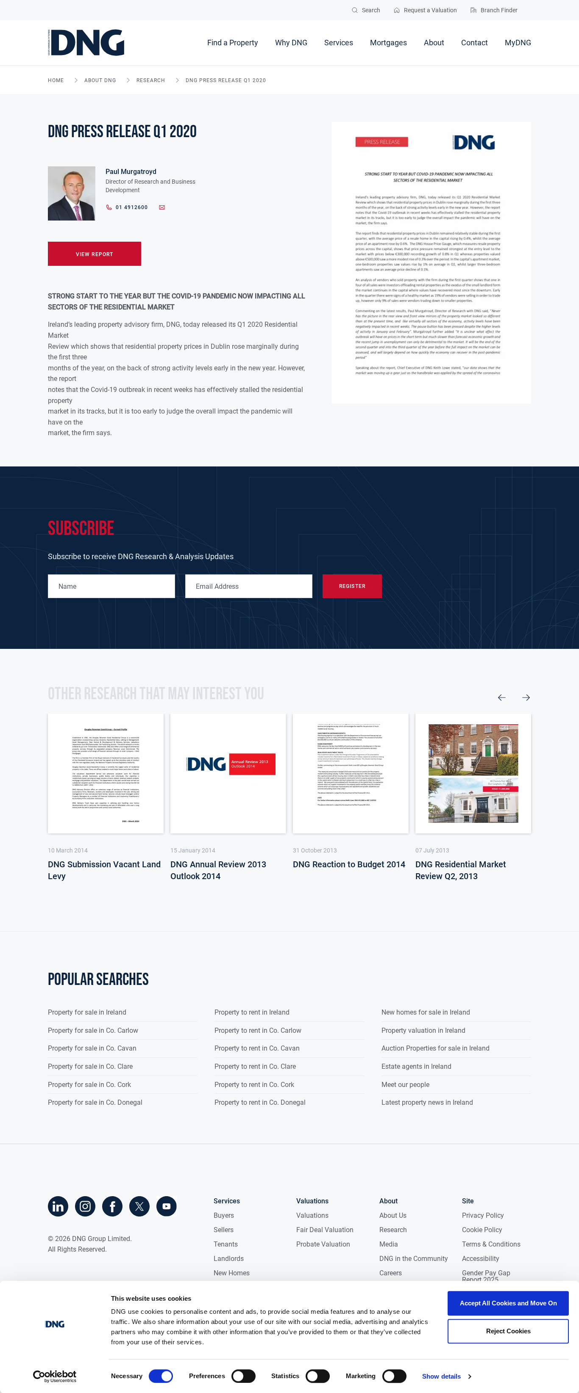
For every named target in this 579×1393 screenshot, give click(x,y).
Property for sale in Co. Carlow (93, 1030)
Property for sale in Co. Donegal (95, 1102)
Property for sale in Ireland (87, 1012)
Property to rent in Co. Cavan (257, 1048)
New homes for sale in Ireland (425, 1012)
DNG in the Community (413, 1259)
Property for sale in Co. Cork (89, 1085)
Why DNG (291, 42)
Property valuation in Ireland (423, 1030)
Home (56, 80)
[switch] (243, 1376)
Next (526, 697)
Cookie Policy (482, 1230)
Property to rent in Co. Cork (254, 1085)
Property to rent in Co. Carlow (257, 1030)
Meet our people (405, 1085)
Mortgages (388, 42)
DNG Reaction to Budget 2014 (349, 864)
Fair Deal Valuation (325, 1230)
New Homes (232, 1273)
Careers (390, 1273)
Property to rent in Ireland (252, 1012)
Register (352, 586)
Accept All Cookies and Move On (508, 1303)
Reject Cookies (508, 1331)
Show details (441, 1376)
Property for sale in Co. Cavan (92, 1048)
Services (338, 42)
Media (388, 1244)
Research (150, 80)
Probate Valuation (323, 1244)
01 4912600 (132, 207)
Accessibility (480, 1259)
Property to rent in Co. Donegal (260, 1102)
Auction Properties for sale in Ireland (435, 1048)
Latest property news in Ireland (427, 1102)
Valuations (312, 1215)
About (434, 42)
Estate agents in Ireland (416, 1066)
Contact (474, 42)
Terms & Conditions (491, 1244)
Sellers (224, 1230)
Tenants (226, 1244)
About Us (392, 1215)
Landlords (229, 1259)
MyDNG (518, 42)
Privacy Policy (483, 1215)
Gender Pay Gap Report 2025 (486, 1276)
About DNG (100, 80)
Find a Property (232, 42)
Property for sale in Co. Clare (90, 1066)
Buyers (224, 1215)
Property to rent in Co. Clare (255, 1066)
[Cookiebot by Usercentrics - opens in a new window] (55, 1376)
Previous (502, 697)
